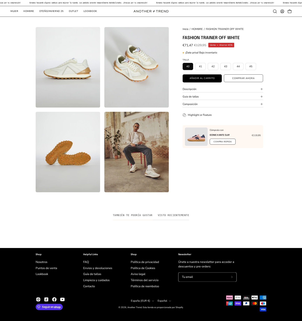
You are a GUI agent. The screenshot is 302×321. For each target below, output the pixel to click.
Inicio (185, 29)
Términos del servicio (145, 280)
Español (162, 300)
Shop (39, 254)
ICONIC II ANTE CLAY (220, 135)
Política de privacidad (145, 262)
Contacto (89, 286)
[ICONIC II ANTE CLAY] (196, 136)
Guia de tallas (191, 96)
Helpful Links (90, 254)
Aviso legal (138, 274)
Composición (190, 104)
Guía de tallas (92, 274)
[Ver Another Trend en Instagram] (38, 299)
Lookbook (42, 274)
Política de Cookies (143, 268)
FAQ (86, 262)
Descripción (189, 89)
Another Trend (134, 307)
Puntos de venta (46, 268)
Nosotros (41, 262)
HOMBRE (197, 29)
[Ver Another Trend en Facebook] (54, 299)
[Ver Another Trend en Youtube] (62, 299)
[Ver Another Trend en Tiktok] (46, 299)
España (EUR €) (140, 300)
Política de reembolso (145, 286)
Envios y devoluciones (97, 268)
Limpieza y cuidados (96, 280)
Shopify (179, 307)
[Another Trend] (151, 11)
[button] (275, 11)
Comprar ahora (243, 78)
